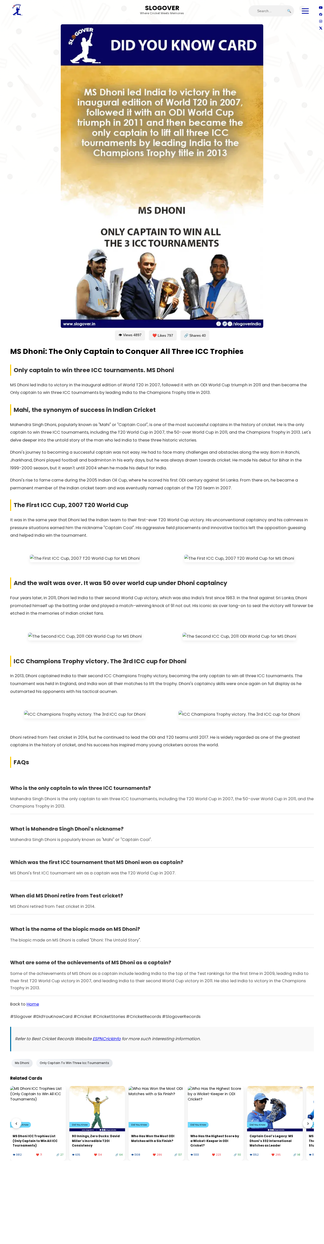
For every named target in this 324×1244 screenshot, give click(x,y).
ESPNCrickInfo (107, 1039)
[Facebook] (320, 14)
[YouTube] (320, 7)
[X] (320, 28)
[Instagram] (320, 21)
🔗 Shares (195, 335)
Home (33, 1004)
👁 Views (129, 335)
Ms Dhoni (22, 1063)
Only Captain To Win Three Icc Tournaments (74, 1063)
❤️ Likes (162, 335)
